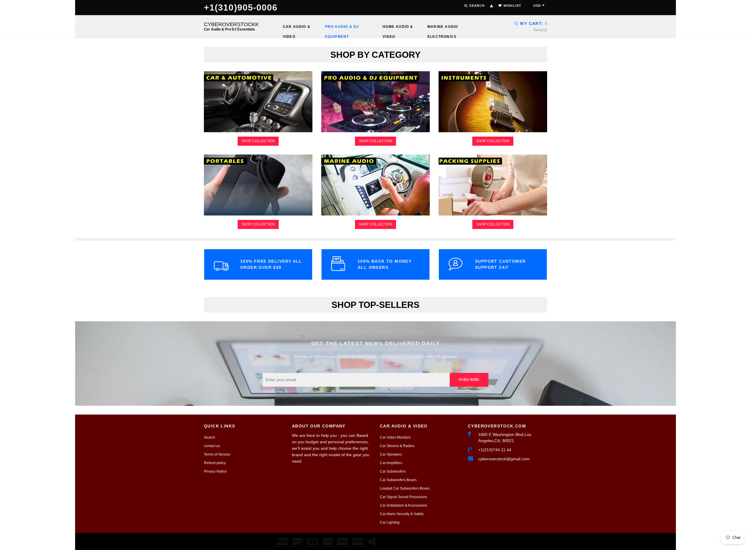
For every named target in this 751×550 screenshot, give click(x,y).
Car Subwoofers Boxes (398, 480)
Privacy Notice (215, 471)
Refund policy (215, 463)
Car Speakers (391, 454)
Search (209, 437)
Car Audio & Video (296, 28)
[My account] (491, 6)
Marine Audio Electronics (442, 28)
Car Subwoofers (393, 471)
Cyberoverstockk (231, 26)
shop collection (258, 141)
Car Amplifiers (391, 463)
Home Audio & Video (398, 28)
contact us (212, 446)
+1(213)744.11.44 (494, 449)
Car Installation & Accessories (403, 505)
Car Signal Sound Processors (403, 497)
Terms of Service (217, 454)
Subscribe (469, 380)
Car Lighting (390, 522)
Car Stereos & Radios (397, 446)
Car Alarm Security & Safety (402, 514)
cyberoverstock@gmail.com (504, 458)
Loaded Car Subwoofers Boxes (405, 488)
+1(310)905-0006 (241, 7)
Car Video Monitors (395, 437)
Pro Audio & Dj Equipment (342, 28)
